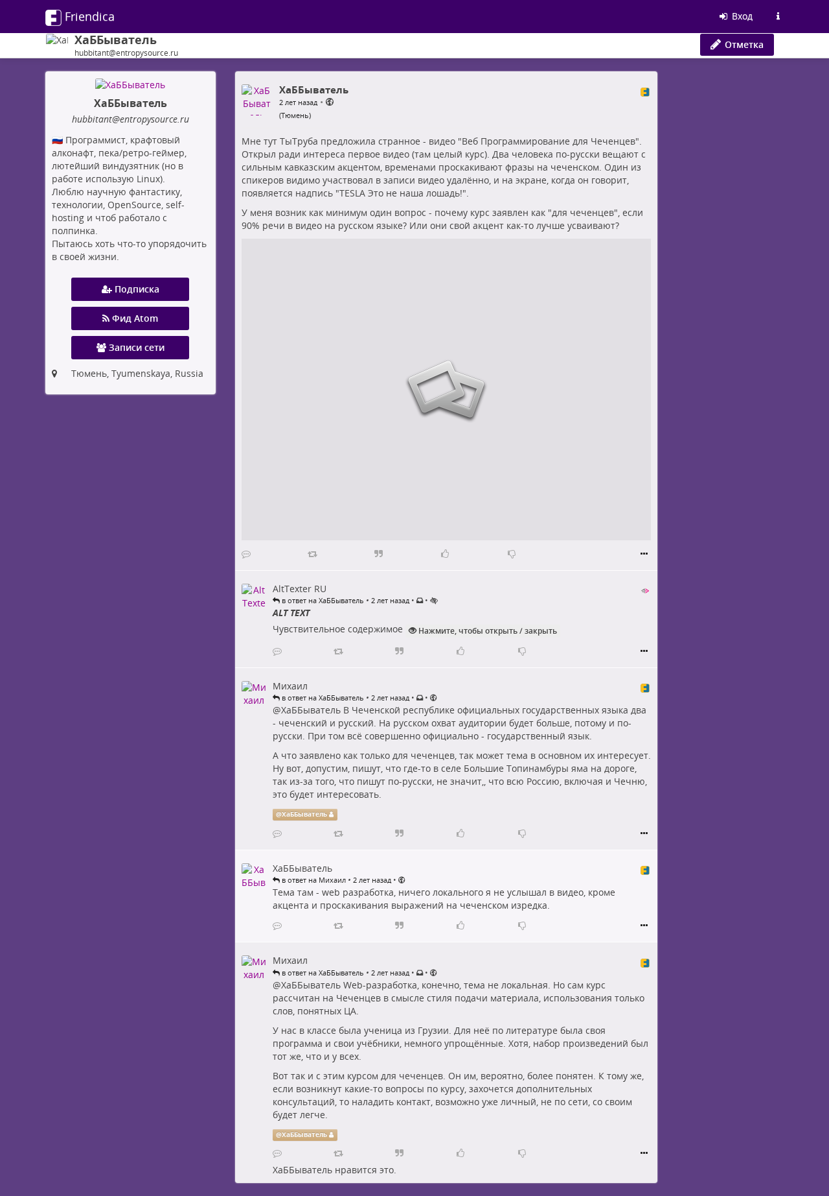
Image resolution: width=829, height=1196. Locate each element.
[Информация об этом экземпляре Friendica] (777, 16)
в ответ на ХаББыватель (322, 600)
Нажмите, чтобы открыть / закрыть (486, 630)
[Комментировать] (246, 554)
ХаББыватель (311, 710)
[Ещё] (644, 554)
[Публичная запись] (330, 101)
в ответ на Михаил (313, 880)
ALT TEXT (291, 612)
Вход (741, 16)
